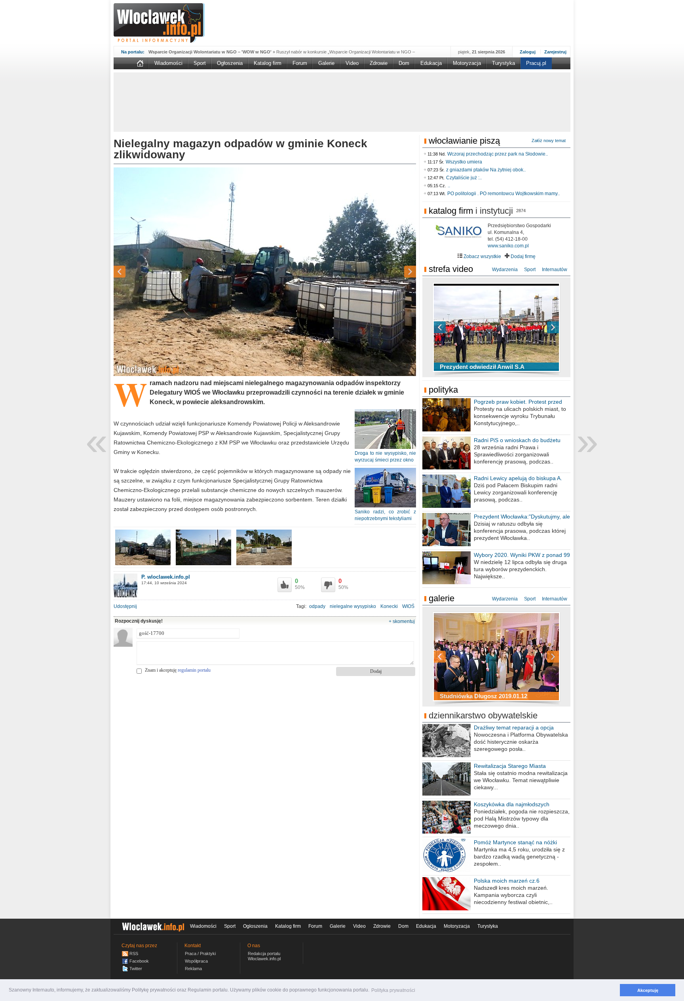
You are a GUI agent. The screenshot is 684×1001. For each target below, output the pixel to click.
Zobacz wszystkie (481, 256)
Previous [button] (133, 272)
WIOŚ (408, 606)
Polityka (443, 390)
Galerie (326, 63)
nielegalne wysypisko (353, 606)
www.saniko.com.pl (508, 246)
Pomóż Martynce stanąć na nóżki (515, 842)
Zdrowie (379, 63)
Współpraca (196, 961)
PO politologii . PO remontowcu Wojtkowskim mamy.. (503, 193)
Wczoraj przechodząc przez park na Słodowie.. (497, 154)
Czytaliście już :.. (464, 177)
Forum (300, 63)
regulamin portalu (194, 670)
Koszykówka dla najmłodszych (511, 804)
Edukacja (431, 63)
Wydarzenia (505, 269)
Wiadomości (168, 63)
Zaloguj (528, 51)
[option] (265, 271)
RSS (133, 953)
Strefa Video (451, 269)
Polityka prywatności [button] (393, 990)
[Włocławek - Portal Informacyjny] (159, 23)
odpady (317, 606)
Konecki (389, 606)
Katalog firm (267, 63)
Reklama (193, 968)
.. (449, 185)
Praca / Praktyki (200, 953)
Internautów (554, 269)
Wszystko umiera (464, 162)
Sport (200, 63)
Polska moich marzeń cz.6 (507, 881)
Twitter (135, 968)
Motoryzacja (467, 63)
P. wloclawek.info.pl (165, 577)
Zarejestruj (555, 51)
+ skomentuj (402, 621)
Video (352, 63)
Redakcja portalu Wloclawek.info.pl (264, 956)
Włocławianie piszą (464, 141)
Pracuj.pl (536, 63)
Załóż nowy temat (549, 140)
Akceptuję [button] (647, 990)
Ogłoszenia (230, 63)
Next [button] (396, 272)
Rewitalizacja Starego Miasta (510, 766)
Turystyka (503, 63)
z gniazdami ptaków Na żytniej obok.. (486, 170)
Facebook (139, 961)
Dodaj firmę (522, 256)
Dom (404, 63)
